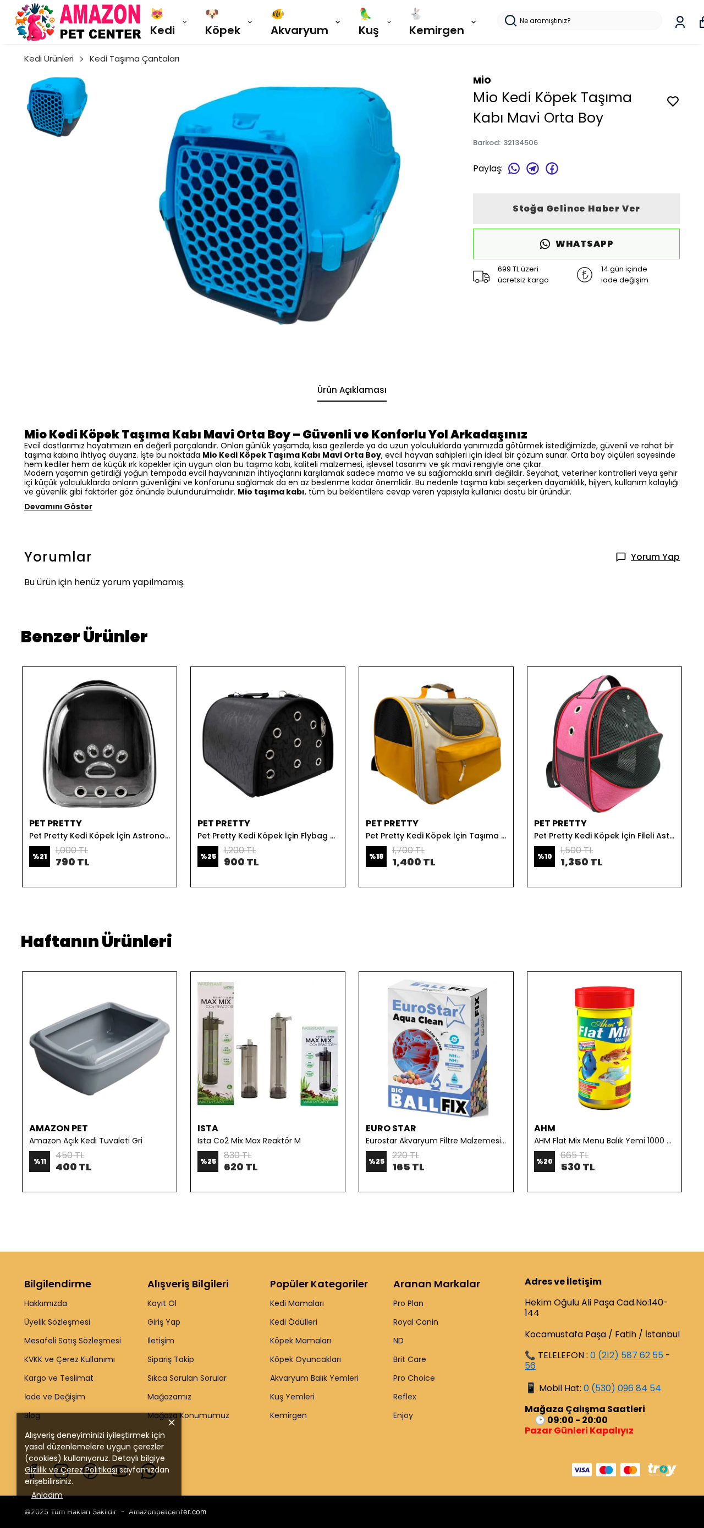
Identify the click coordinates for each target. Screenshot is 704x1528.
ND (398, 1340)
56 (530, 1365)
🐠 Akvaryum (299, 22)
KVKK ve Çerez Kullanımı (69, 1359)
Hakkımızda (45, 1303)
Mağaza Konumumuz (188, 1415)
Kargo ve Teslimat (59, 1378)
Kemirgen (288, 1415)
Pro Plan (408, 1303)
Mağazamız (169, 1396)
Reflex (404, 1396)
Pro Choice (414, 1378)
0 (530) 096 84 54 (622, 1388)
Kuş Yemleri (292, 1396)
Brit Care (409, 1359)
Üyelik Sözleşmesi (57, 1321)
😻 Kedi (162, 22)
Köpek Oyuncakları (305, 1359)
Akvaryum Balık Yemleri (314, 1378)
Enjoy (403, 1415)
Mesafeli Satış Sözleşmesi (72, 1340)
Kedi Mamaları (297, 1303)
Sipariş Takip (170, 1359)
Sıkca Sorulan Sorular (187, 1378)
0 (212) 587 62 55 (626, 1355)
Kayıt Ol (162, 1303)
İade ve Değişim (54, 1396)
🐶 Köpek (222, 22)
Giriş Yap (163, 1321)
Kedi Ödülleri (293, 1321)
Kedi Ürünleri (49, 58)
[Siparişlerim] (680, 22)
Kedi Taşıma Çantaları (134, 58)
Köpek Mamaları (300, 1340)
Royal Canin (415, 1321)
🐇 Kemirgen (436, 22)
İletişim (160, 1340)
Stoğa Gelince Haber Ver (576, 208)
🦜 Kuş (369, 22)
